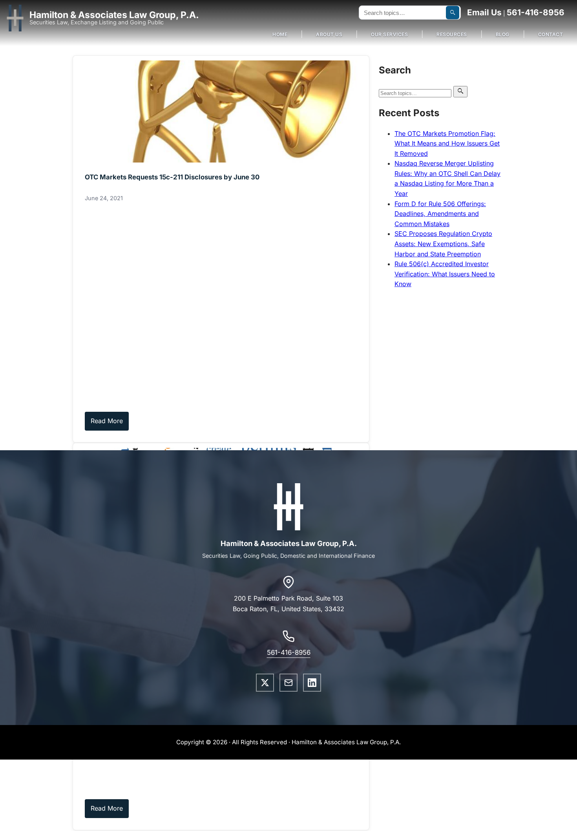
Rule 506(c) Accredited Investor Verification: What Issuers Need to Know (444, 274)
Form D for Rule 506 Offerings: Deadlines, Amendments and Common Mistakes (440, 214)
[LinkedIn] (312, 683)
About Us (329, 34)
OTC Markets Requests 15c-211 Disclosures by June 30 (172, 177)
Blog (502, 34)
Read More (107, 421)
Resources (451, 34)
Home (279, 34)
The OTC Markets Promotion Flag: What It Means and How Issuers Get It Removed (447, 143)
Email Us (484, 12)
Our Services (389, 34)
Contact (550, 34)
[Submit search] (452, 12)
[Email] (288, 683)
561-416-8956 (535, 12)
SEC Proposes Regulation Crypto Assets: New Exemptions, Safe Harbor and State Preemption (443, 244)
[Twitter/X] (265, 683)
